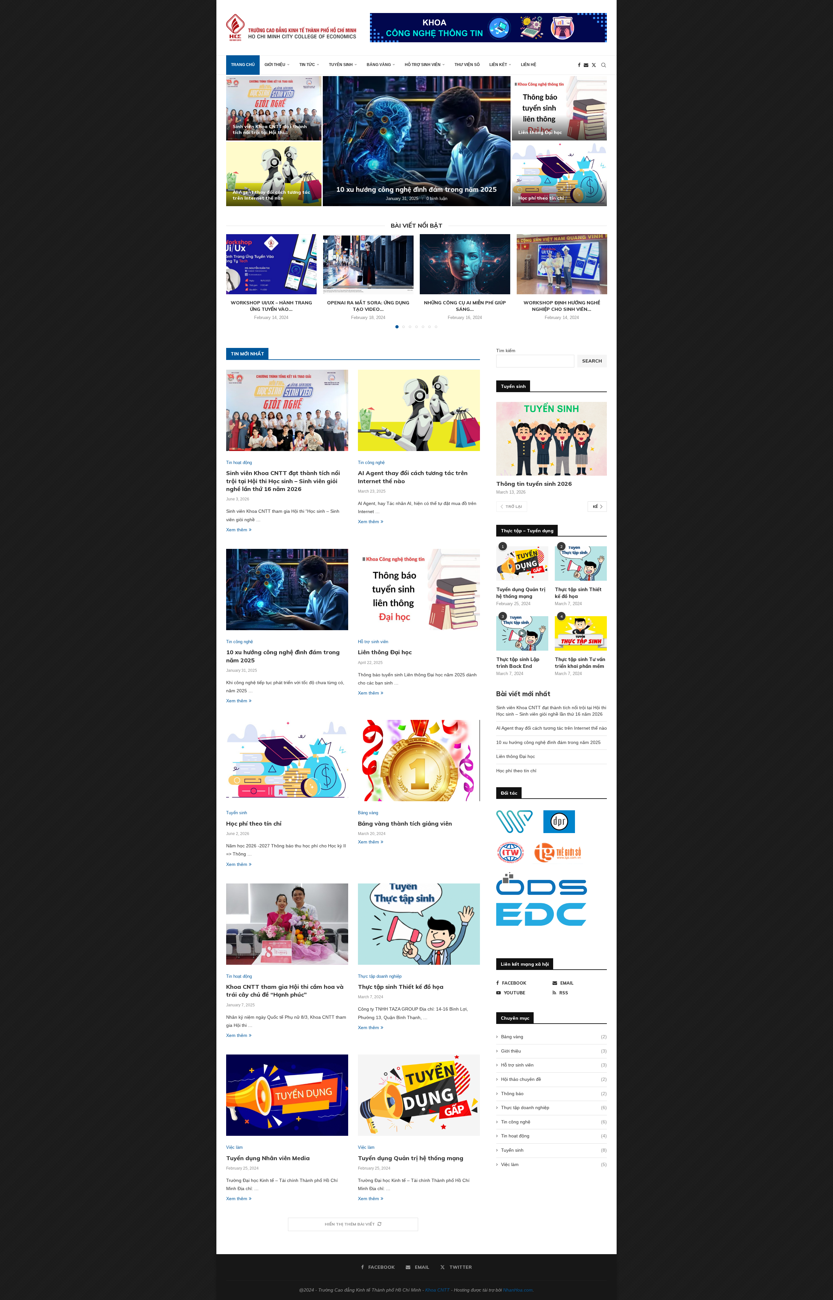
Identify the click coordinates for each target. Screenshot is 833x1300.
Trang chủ (243, 64)
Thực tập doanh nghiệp (554, 1107)
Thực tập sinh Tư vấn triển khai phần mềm (580, 662)
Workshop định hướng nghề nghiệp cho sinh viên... (562, 306)
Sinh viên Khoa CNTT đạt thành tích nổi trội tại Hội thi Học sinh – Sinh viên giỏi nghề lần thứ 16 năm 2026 (283, 481)
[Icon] (522, 633)
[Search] (603, 65)
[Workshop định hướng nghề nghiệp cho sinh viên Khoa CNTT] (562, 264)
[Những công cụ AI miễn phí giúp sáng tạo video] (465, 264)
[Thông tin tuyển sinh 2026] (551, 439)
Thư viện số (467, 64)
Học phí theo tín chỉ (541, 198)
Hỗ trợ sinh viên (423, 64)
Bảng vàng (379, 64)
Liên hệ (528, 64)
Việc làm (554, 1164)
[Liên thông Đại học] (559, 108)
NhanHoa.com (518, 1290)
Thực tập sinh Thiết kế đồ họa (401, 986)
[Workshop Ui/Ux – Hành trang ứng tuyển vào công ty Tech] (271, 264)
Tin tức (307, 64)
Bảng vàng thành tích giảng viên (405, 823)
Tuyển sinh (341, 64)
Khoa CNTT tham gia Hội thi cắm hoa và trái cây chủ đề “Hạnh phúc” (285, 990)
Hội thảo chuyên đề (554, 1079)
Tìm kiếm (505, 350)
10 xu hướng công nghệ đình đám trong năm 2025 (416, 189)
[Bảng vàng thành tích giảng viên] (419, 760)
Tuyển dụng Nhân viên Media (268, 1158)
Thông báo (554, 1093)
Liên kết (498, 64)
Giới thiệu (275, 64)
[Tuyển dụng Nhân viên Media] (287, 1095)
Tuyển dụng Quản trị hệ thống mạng (410, 1158)
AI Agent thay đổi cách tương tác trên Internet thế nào (271, 195)
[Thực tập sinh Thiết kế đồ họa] (419, 924)
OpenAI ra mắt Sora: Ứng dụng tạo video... (368, 306)
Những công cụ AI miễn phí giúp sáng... (465, 306)
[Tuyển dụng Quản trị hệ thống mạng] (419, 1095)
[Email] (586, 65)
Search (592, 361)
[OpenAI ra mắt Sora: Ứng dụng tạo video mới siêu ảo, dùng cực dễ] (368, 264)
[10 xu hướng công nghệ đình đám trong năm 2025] (417, 141)
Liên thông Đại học (540, 132)
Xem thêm (236, 529)
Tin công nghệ (554, 1121)
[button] (238, 140)
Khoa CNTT (437, 1290)
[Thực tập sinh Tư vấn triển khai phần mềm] (581, 633)
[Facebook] (579, 65)
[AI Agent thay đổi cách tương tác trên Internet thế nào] (273, 174)
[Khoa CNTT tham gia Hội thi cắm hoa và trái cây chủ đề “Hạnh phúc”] (287, 924)
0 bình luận (437, 198)
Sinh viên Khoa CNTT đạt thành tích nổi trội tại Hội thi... (270, 129)
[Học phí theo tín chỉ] (559, 174)
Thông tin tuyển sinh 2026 (534, 483)
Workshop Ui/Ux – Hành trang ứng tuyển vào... (271, 306)
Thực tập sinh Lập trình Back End (517, 662)
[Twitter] (594, 65)
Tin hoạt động (554, 1135)
